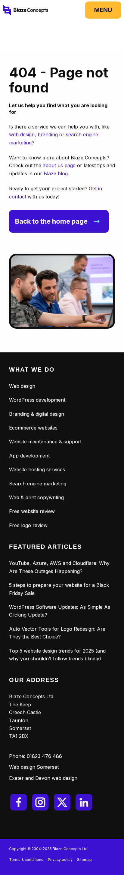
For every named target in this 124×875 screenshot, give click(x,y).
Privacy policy (60, 859)
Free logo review (28, 525)
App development (29, 456)
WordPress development (37, 400)
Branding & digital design (36, 414)
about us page (59, 165)
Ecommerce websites (33, 428)
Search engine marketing (37, 484)
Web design (22, 386)
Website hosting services (37, 469)
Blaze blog (56, 173)
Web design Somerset (34, 767)
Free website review (32, 511)
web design (22, 134)
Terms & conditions (26, 859)
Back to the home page (51, 221)
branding (48, 134)
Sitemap (84, 859)
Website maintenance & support (45, 442)
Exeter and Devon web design (43, 778)
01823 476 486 (44, 756)
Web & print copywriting (36, 497)
